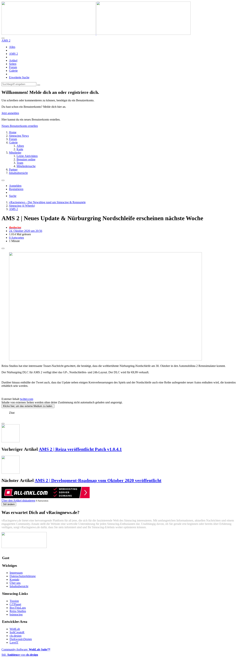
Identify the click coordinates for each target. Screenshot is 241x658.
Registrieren (16, 189)
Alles (12, 47)
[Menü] (3, 180)
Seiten (12, 63)
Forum (13, 67)
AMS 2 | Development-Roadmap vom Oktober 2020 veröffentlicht (98, 480)
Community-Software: (26, 649)
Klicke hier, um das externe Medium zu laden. (28, 406)
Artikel (13, 60)
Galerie (13, 70)
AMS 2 (13, 53)
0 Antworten (16, 237)
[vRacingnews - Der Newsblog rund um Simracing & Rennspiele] (96, 33)
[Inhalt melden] (3, 423)
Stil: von (20, 654)
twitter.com (26, 399)
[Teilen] (3, 248)
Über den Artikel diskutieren (18, 500)
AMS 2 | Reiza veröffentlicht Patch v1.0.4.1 (80, 449)
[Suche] (3, 38)
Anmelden (15, 185)
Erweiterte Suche (19, 77)
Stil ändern (9, 504)
